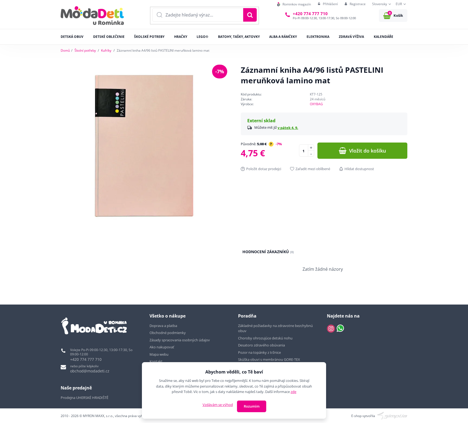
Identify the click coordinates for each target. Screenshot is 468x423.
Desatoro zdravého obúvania (262, 345)
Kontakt (156, 361)
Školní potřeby (85, 50)
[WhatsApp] (340, 329)
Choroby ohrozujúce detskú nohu (265, 338)
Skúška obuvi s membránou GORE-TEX (269, 359)
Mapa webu (159, 354)
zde (293, 391)
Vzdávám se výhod (218, 404)
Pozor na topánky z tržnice (260, 352)
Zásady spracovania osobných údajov (180, 340)
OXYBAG (316, 104)
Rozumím (251, 406)
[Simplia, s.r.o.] (392, 415)
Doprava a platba (163, 325)
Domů (65, 50)
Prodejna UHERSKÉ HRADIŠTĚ (84, 397)
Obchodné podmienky (168, 332)
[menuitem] (294, 4)
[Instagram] (331, 329)
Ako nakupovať (162, 347)
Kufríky (106, 50)
